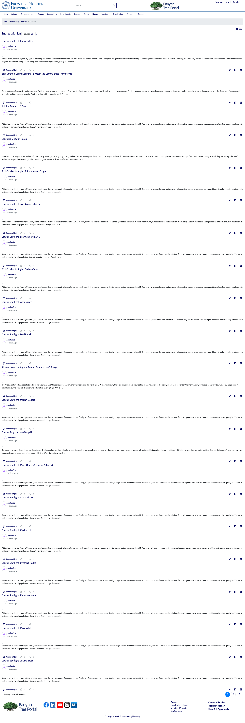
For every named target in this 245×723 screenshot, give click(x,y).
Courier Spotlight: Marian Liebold (18, 399)
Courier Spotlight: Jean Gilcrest (17, 660)
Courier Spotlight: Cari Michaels (17, 497)
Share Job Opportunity (218, 709)
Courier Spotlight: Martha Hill (16, 530)
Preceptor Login (222, 2)
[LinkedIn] (240, 70)
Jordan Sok (12, 46)
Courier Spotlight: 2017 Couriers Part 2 (21, 204)
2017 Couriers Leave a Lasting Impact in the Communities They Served (37, 73)
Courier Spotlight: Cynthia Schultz (19, 562)
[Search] (111, 5)
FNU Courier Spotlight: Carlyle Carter (20, 269)
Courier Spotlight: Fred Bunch (16, 334)
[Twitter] (229, 70)
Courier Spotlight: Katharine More (19, 595)
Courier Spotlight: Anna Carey (17, 302)
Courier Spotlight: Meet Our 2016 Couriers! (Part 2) (27, 465)
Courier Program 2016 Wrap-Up (17, 432)
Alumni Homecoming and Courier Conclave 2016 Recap (29, 367)
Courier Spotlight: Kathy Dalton (17, 41)
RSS (240, 29)
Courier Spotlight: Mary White (17, 628)
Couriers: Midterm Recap (14, 138)
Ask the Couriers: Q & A (14, 106)
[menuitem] (5, 14)
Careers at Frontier (216, 702)
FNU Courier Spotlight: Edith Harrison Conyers (25, 171)
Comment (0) (11, 70)
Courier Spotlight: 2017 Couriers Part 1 (21, 236)
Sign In (236, 2)
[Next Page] (239, 694)
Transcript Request (216, 705)
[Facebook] (235, 70)
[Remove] (32, 34)
